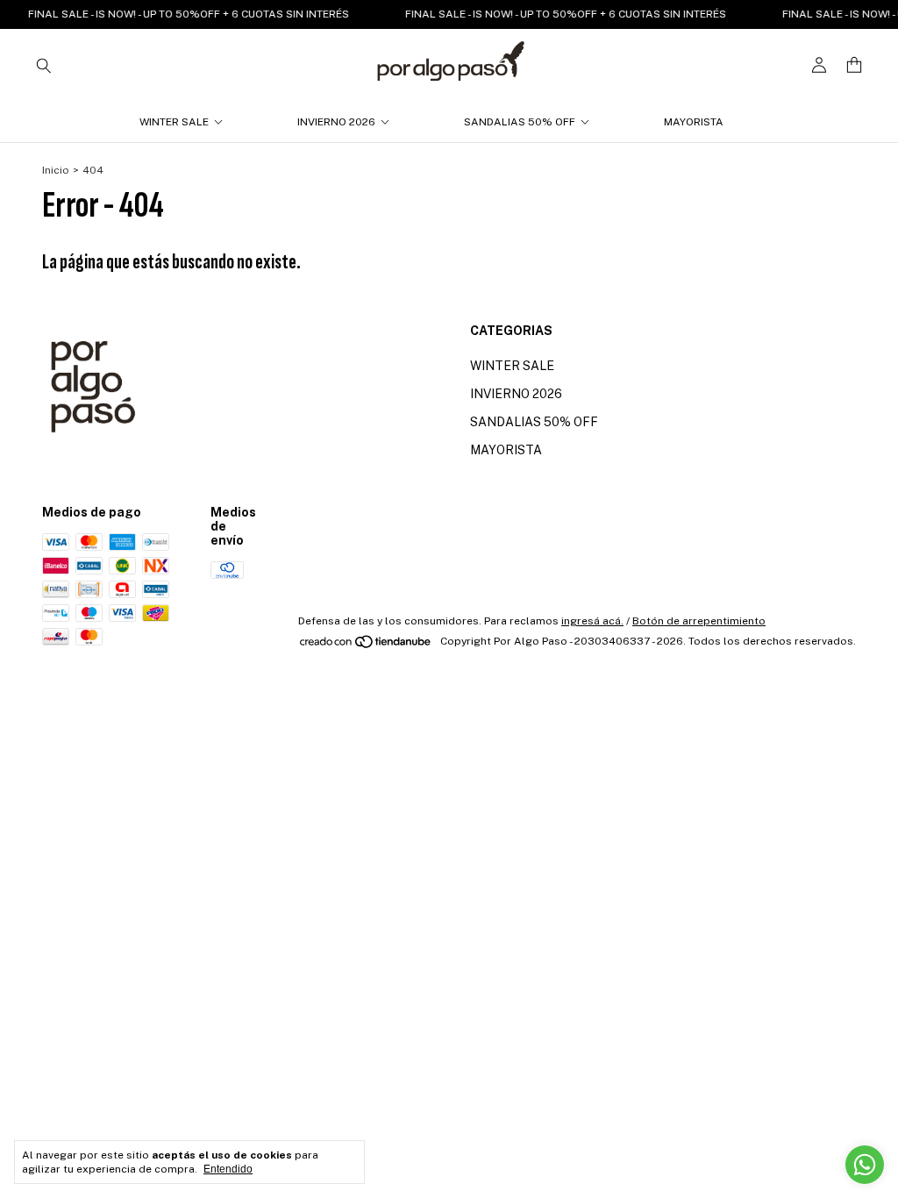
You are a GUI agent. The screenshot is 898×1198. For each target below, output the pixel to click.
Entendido (228, 1169)
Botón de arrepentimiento (699, 621)
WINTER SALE (174, 122)
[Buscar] (44, 65)
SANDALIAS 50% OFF (519, 122)
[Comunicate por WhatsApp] (864, 1164)
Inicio (55, 170)
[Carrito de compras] (854, 65)
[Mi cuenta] (819, 65)
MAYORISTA (693, 122)
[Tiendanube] (366, 645)
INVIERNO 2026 (336, 122)
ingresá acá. (592, 621)
